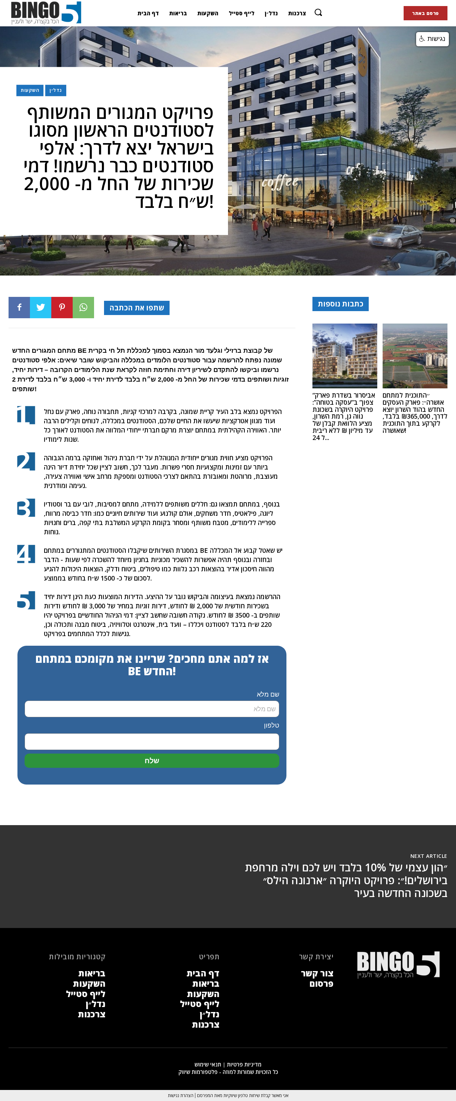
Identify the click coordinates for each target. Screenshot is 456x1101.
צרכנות (91, 1014)
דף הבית (203, 973)
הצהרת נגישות (180, 1095)
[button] (318, 12)
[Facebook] (19, 307)
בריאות (91, 973)
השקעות (30, 90)
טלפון (271, 725)
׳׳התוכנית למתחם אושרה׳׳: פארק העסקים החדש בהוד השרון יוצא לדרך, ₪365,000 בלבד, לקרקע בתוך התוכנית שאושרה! (415, 413)
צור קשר (317, 973)
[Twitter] (40, 307)
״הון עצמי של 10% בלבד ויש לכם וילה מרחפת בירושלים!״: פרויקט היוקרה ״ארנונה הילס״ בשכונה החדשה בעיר (346, 880)
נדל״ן (56, 90)
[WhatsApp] (83, 307)
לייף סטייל (85, 994)
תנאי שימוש (208, 1064)
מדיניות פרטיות (244, 1064)
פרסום (321, 983)
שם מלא (268, 694)
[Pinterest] (62, 307)
